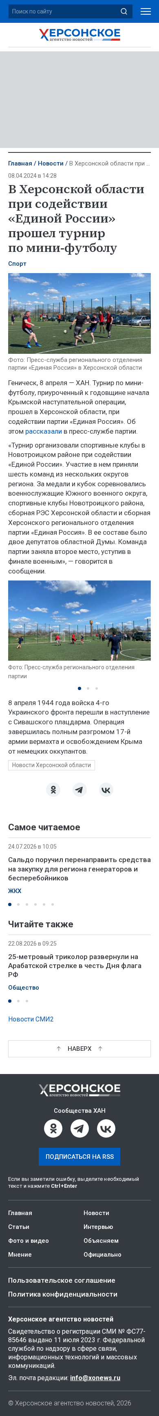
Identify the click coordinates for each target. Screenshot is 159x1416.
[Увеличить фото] (79, 313)
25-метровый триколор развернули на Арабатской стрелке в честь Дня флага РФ (74, 966)
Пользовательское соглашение (61, 1280)
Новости (51, 163)
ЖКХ (14, 891)
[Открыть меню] (146, 11)
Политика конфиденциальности (62, 1294)
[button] (79, 688)
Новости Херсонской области (51, 765)
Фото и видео (28, 1240)
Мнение (20, 1254)
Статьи (18, 1227)
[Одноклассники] (53, 790)
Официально (102, 1254)
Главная (20, 163)
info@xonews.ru (95, 1378)
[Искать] (124, 11)
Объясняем (101, 1240)
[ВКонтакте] (106, 790)
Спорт (17, 263)
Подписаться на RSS (80, 1156)
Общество (23, 987)
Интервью (98, 1227)
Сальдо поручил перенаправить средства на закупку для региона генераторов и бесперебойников (79, 869)
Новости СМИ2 (31, 1019)
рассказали (43, 431)
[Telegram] (80, 790)
